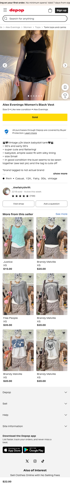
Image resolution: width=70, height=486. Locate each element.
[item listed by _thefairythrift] (18, 238)
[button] (39, 196)
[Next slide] (65, 65)
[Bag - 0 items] (50, 10)
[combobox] (35, 18)
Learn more (31, 133)
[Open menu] (5, 10)
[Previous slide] (5, 65)
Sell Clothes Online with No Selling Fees (35, 475)
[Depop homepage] (16, 10)
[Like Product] (30, 220)
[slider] (35, 65)
